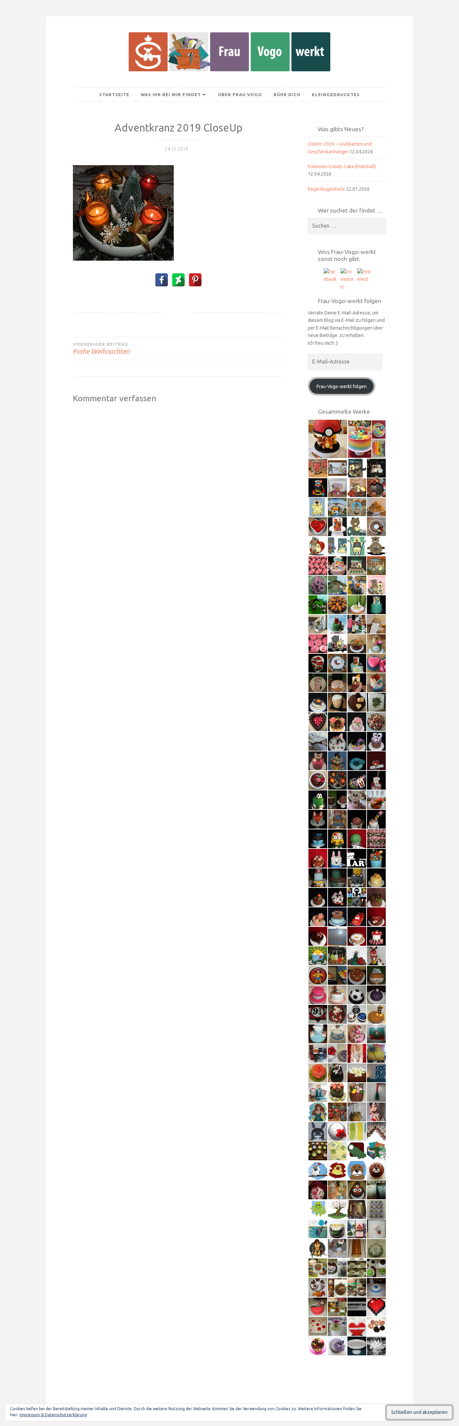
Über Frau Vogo (240, 94)
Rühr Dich (287, 94)
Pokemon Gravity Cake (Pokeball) (342, 166)
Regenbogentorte (326, 189)
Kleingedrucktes (336, 94)
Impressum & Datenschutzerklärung (53, 1415)
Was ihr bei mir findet (171, 94)
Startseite (114, 94)
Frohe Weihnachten (101, 348)
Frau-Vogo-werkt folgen (342, 386)
